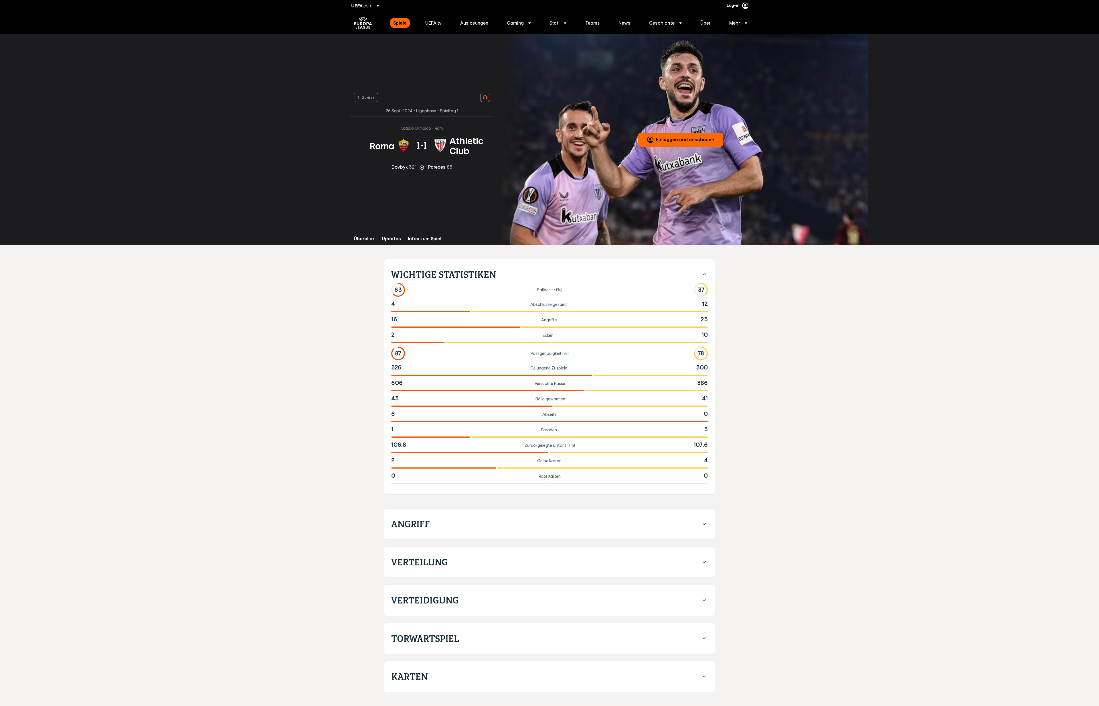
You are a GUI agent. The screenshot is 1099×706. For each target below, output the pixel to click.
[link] (400, 22)
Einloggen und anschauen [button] (685, 139)
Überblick (364, 238)
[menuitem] (402, 22)
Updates (391, 238)
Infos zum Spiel (424, 238)
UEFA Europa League (363, 23)
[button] (519, 22)
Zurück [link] (368, 97)
